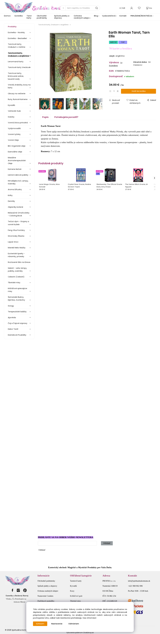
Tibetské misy (14, 282)
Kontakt (123, 16)
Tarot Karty (29, 17)
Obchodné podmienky (42, 17)
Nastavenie (56, 623)
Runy (72, 591)
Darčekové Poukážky (17, 335)
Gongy (11, 306)
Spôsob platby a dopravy (61, 17)
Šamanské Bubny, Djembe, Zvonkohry (16, 298)
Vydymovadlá (14, 128)
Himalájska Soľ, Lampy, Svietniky (18, 182)
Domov (7, 16)
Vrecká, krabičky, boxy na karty (19, 86)
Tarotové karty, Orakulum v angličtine (18, 54)
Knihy (10, 195)
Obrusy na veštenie (16, 93)
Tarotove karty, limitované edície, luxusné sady (16, 76)
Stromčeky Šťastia (16, 236)
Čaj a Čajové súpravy (17, 323)
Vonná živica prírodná (18, 122)
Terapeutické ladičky (17, 311)
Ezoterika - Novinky (16, 32)
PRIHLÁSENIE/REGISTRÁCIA (141, 16)
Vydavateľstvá (109, 16)
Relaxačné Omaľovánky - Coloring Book (18, 214)
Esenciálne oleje (15, 151)
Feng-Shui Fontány (16, 230)
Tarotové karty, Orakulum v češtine (16, 45)
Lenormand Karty (15, 61)
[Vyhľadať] (63, 8)
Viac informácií (89, 618)
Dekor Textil (13, 329)
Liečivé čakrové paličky (18, 175)
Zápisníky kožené (15, 207)
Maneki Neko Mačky (16, 247)
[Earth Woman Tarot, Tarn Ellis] (71, 62)
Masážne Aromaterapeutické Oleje (17, 160)
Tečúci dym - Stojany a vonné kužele (18, 223)
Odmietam (73, 623)
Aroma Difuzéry (15, 189)
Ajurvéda (12, 317)
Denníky (11, 201)
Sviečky (11, 117)
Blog (96, 16)
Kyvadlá (11, 105)
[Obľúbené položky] (139, 8)
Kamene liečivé (14, 169)
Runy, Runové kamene (18, 99)
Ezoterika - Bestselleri (17, 38)
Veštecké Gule (14, 111)
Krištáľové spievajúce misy (17, 290)
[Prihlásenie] (131, 8)
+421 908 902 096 (135, 586)
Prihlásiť (107, 543)
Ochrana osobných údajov (82, 17)
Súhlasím (40, 623)
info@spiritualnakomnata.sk (139, 581)
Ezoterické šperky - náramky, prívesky (16, 255)
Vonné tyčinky (14, 134)
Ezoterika (19, 16)
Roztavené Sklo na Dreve (19, 262)
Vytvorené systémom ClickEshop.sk (80, 632)
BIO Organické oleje (16, 146)
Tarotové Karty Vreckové (19, 67)
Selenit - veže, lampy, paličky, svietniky (17, 269)
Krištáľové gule (76, 596)
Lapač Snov (13, 242)
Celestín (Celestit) (16, 276)
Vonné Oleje (13, 140)
